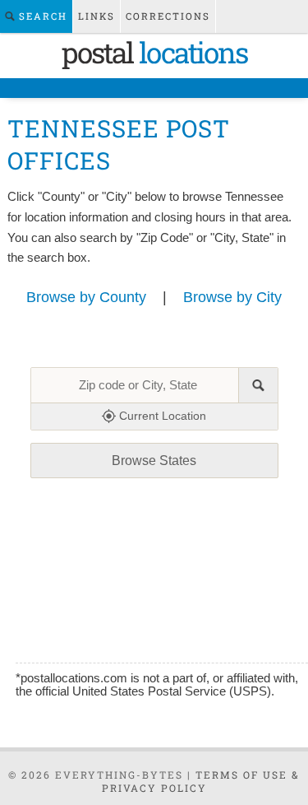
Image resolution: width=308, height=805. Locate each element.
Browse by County (86, 297)
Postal (154, 52)
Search (41, 16)
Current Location (161, 415)
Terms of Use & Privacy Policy (201, 781)
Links (96, 16)
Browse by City (232, 297)
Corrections (168, 16)
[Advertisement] (156, 578)
